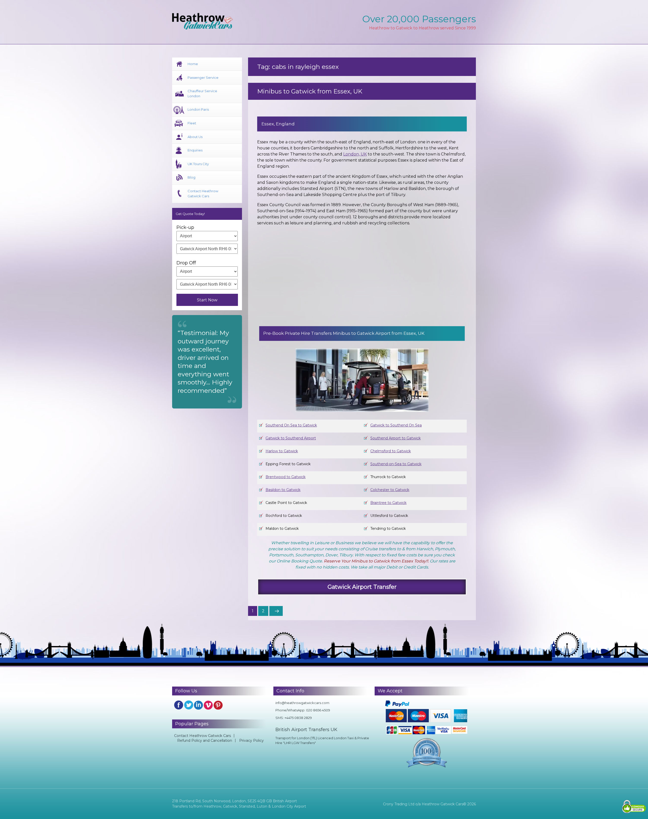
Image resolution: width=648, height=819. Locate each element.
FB (178, 705)
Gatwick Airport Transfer (362, 586)
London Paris (198, 109)
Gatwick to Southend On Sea (396, 425)
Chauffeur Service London (202, 93)
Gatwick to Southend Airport (291, 438)
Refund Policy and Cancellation (204, 740)
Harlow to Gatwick (282, 451)
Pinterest (218, 705)
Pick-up (185, 227)
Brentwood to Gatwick (286, 477)
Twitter (188, 705)
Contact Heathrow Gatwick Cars (203, 193)
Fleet (192, 123)
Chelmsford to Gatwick (390, 451)
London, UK (355, 154)
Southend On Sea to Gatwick (291, 425)
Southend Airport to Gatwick (395, 438)
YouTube (208, 705)
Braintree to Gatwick (388, 502)
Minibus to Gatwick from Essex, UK (309, 91)
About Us (195, 137)
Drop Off (186, 263)
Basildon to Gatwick (283, 489)
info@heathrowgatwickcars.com (302, 703)
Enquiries (195, 150)
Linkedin (198, 705)
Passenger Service (203, 77)
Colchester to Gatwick (389, 489)
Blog (191, 177)
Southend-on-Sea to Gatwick (395, 464)
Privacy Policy (251, 740)
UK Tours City (198, 164)
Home (193, 64)
